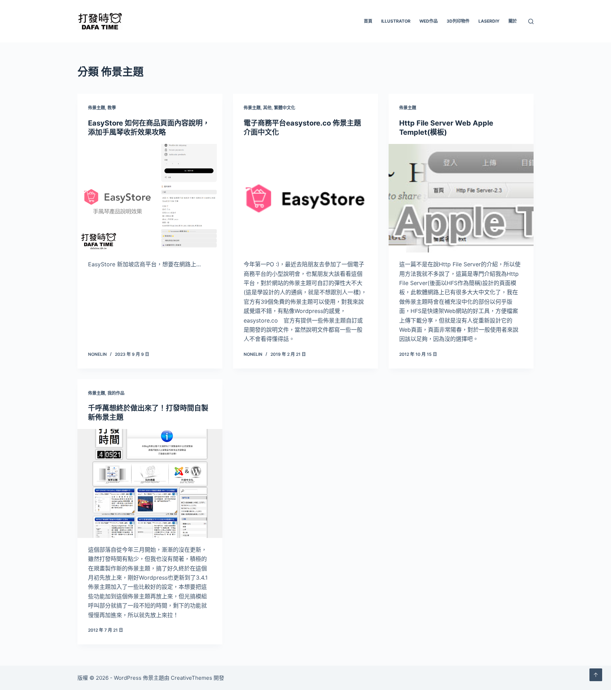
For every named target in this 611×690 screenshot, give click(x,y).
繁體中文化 (284, 107)
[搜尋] (531, 21)
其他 (267, 107)
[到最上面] (595, 674)
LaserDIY (489, 21)
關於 (512, 21)
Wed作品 (428, 21)
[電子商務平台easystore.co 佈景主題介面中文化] (305, 198)
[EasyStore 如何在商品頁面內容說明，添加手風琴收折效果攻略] (149, 198)
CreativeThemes (191, 677)
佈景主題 (96, 107)
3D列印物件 (458, 21)
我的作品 (115, 393)
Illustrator (396, 21)
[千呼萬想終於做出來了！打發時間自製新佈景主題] (149, 483)
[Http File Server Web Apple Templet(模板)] (461, 198)
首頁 (368, 21)
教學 (111, 107)
